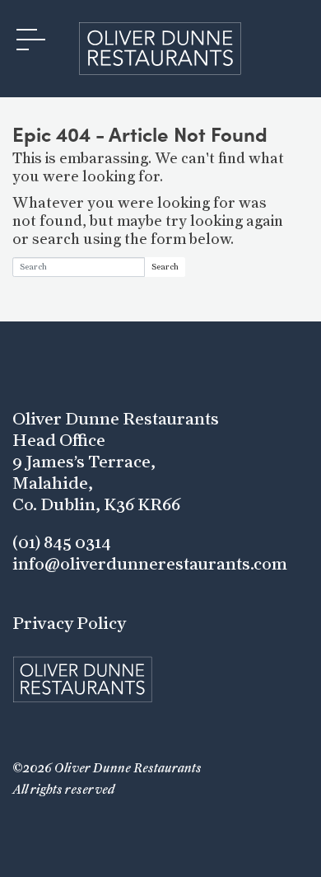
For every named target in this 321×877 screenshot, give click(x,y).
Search (165, 267)
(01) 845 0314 (61, 542)
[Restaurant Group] (160, 48)
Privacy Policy (69, 623)
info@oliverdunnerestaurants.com (149, 564)
